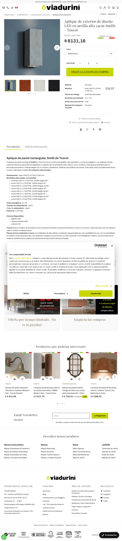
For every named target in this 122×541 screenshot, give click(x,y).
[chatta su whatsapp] (4, 537)
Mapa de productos (40, 525)
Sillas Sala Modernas (81, 455)
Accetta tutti (96, 293)
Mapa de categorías (56, 525)
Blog (44, 494)
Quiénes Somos (49, 508)
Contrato (75, 510)
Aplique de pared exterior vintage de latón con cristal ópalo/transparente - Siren (73, 390)
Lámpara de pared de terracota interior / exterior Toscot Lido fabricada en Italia (103, 390)
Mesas (44, 445)
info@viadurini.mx (11, 508)
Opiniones (46, 491)
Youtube (106, 498)
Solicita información (36, 146)
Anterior (104, 14)
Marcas (45, 514)
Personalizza (59, 293)
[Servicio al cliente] (8, 7)
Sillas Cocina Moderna (81, 452)
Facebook (106, 491)
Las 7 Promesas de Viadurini (53, 504)
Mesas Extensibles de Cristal (15, 455)
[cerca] (100, 7)
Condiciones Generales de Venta (84, 500)
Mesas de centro (47, 452)
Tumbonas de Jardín (110, 448)
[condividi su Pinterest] (100, 130)
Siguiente (111, 14)
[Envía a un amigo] (81, 130)
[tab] (13, 146)
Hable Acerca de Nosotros (52, 511)
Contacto (46, 501)
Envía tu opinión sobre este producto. (85, 122)
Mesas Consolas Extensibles (15, 458)
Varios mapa (82, 525)
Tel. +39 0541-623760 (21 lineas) (16, 494)
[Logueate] (105, 7)
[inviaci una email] (3, 7)
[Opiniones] (12, 7)
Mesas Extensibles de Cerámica (16, 448)
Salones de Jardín (109, 452)
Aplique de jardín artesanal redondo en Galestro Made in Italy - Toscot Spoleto (17, 390)
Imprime (107, 122)
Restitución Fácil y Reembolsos (83, 503)
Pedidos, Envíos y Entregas (82, 496)
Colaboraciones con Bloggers (54, 498)
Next (57, 48)
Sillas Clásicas (78, 448)
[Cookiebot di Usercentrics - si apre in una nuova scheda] (96, 246)
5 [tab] (37, 95)
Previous (7, 48)
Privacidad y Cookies (79, 513)
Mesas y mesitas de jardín (51, 458)
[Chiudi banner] (112, 246)
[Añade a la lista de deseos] (22, 379)
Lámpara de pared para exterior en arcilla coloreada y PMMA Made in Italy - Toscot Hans (47, 390)
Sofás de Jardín (108, 455)
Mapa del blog (71, 525)
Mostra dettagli (102, 286)
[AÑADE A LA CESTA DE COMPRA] (100, 379)
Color (68, 49)
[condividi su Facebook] (94, 130)
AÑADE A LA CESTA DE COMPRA (90, 72)
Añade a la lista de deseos (91, 119)
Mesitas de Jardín (109, 458)
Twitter (105, 501)
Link (101, 422)
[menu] (117, 7)
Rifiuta (26, 293)
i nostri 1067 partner (23, 258)
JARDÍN (106, 445)
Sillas (75, 445)
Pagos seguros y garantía (81, 506)
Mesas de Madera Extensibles (16, 452)
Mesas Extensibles (14, 445)
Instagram (107, 494)
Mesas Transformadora (50, 455)
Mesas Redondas (48, 448)
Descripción (13, 146)
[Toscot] (109, 88)
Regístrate (101, 416)
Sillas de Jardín (78, 458)
